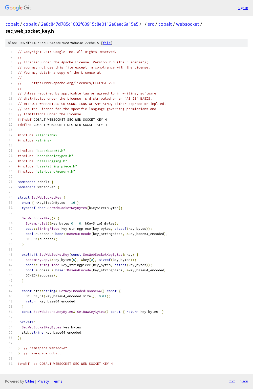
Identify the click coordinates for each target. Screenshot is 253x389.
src (151, 24)
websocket (187, 24)
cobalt (12, 24)
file (107, 43)
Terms (57, 381)
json (244, 381)
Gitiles (30, 381)
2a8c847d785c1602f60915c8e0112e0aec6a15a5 (89, 24)
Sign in (243, 7)
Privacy (43, 381)
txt (232, 381)
